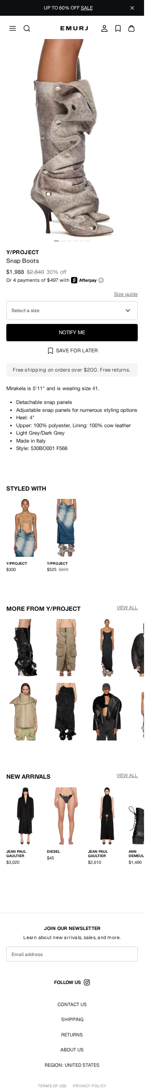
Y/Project (22, 252)
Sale (87, 8)
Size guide (126, 294)
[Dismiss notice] (132, 8)
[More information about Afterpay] (101, 280)
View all (127, 605)
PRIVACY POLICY (89, 1086)
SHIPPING (72, 1019)
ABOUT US (72, 1050)
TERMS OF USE (52, 1086)
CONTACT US (72, 1004)
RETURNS (72, 1035)
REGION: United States (72, 1065)
